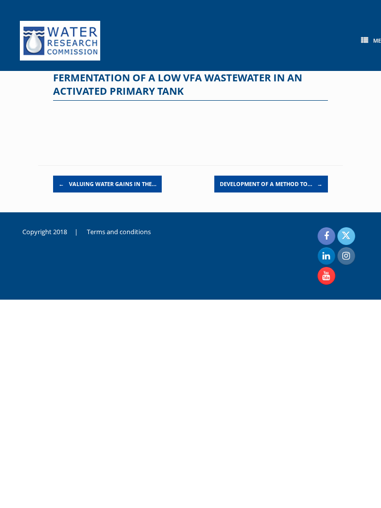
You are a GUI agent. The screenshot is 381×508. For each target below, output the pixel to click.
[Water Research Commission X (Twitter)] (346, 236)
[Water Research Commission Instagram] (346, 256)
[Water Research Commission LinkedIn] (326, 256)
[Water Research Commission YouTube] (326, 276)
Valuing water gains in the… (107, 184)
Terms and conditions (119, 231)
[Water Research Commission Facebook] (326, 236)
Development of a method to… (271, 184)
